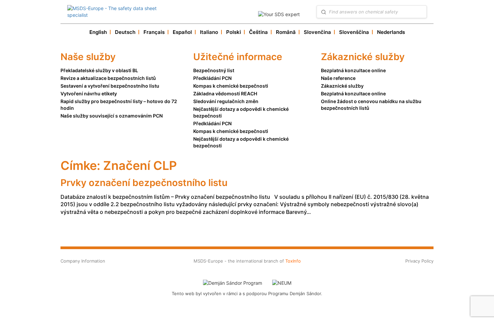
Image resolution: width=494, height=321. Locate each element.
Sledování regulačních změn (225, 101)
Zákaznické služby (342, 86)
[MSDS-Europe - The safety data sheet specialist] (122, 11)
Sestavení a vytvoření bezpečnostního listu (109, 86)
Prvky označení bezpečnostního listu (144, 182)
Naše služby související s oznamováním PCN (111, 116)
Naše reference (338, 78)
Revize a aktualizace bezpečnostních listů (108, 78)
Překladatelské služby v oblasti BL (99, 70)
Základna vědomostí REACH (225, 93)
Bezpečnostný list (213, 70)
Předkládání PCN (212, 78)
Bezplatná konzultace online (353, 70)
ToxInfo (293, 261)
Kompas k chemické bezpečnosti (230, 86)
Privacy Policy (419, 261)
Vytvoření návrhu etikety (88, 93)
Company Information (82, 261)
